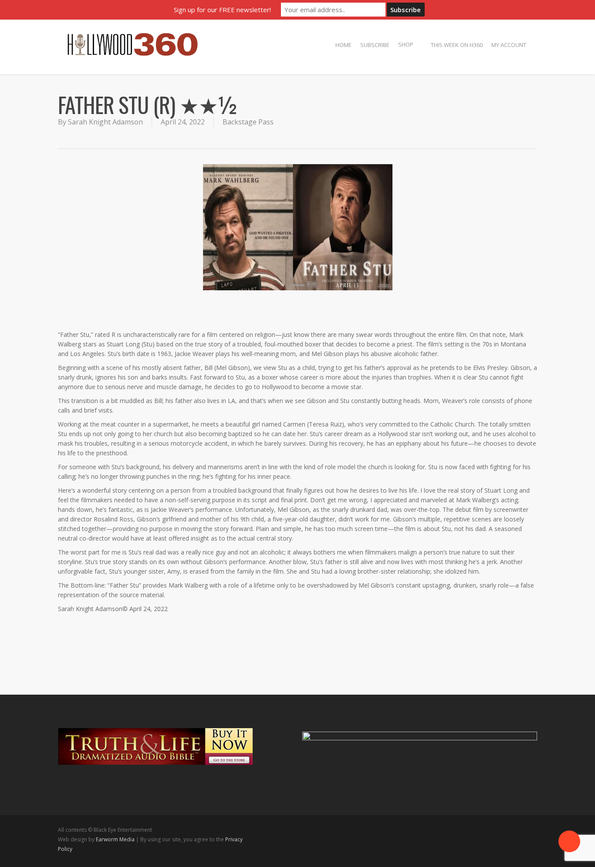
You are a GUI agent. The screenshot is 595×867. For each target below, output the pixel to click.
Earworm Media (116, 839)
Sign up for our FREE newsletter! (222, 9)
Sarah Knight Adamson (105, 122)
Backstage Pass (248, 122)
